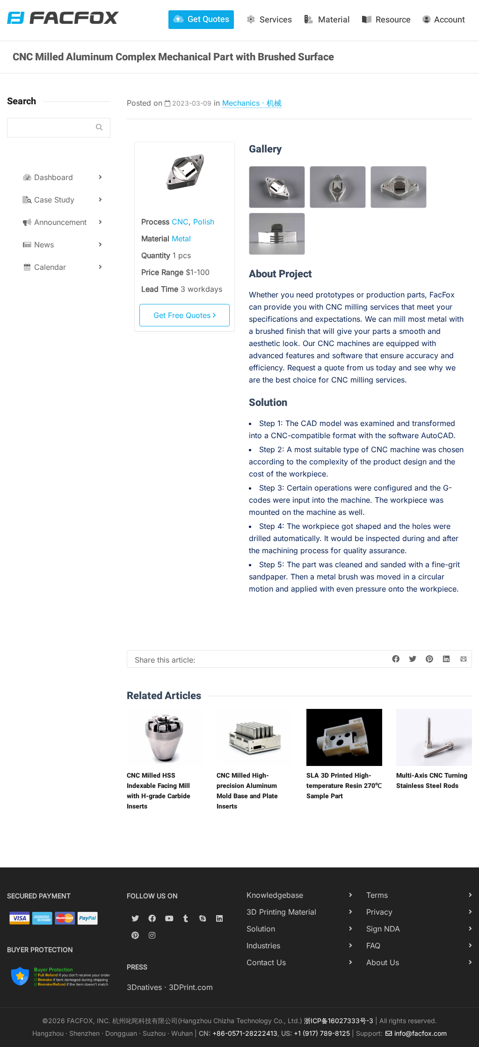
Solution (261, 928)
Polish (203, 221)
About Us (382, 962)
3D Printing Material (281, 912)
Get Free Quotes (183, 315)
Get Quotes (208, 19)
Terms (377, 895)
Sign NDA (383, 928)
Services (276, 20)
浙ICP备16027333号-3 (338, 1021)
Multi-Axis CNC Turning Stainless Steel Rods (431, 781)
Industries (263, 945)
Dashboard (52, 177)
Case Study (53, 199)
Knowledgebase (275, 895)
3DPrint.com (191, 987)
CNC (180, 221)
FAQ (373, 945)
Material (334, 20)
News (43, 244)
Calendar (49, 267)
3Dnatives (144, 987)
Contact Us (266, 962)
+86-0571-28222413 (244, 1033)
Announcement (59, 222)
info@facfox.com (419, 1033)
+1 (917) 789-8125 (322, 1033)
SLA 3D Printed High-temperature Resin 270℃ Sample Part (344, 786)
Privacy (379, 912)
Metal (181, 238)
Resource (393, 20)
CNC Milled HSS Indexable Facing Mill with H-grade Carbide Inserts (158, 791)
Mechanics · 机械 (252, 103)
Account (449, 20)
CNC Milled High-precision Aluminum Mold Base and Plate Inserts (247, 791)
